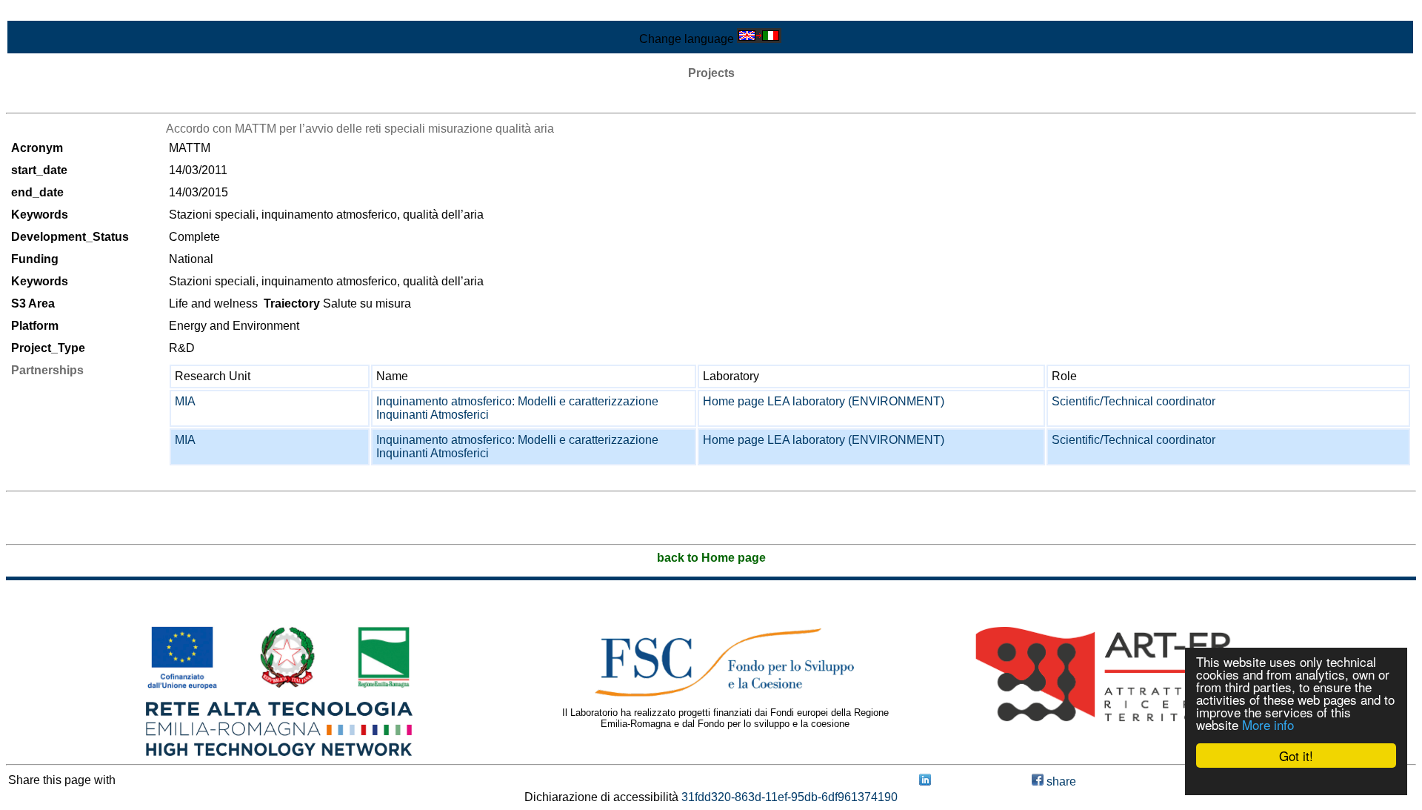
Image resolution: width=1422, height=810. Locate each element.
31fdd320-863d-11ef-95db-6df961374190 (789, 797)
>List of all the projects (64, 99)
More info (1268, 724)
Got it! (1296, 755)
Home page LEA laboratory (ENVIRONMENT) (823, 401)
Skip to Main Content (61, 12)
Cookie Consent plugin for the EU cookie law (1296, 781)
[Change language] (759, 39)
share (1060, 781)
